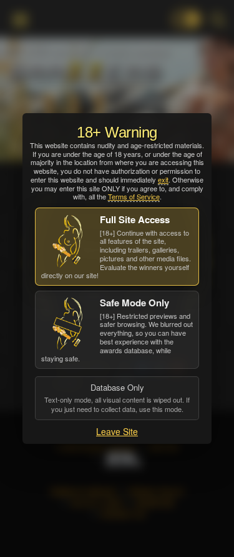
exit (163, 179)
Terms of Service (134, 196)
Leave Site (117, 431)
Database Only (117, 397)
